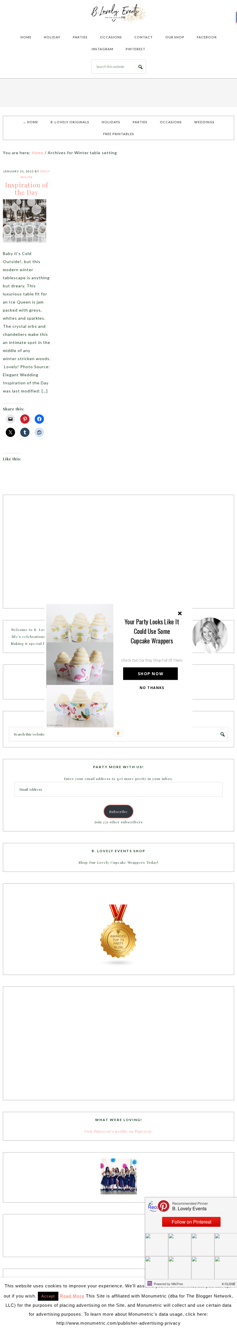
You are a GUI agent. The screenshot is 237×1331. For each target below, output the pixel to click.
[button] (152, 631)
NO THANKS (152, 687)
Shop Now (150, 673)
